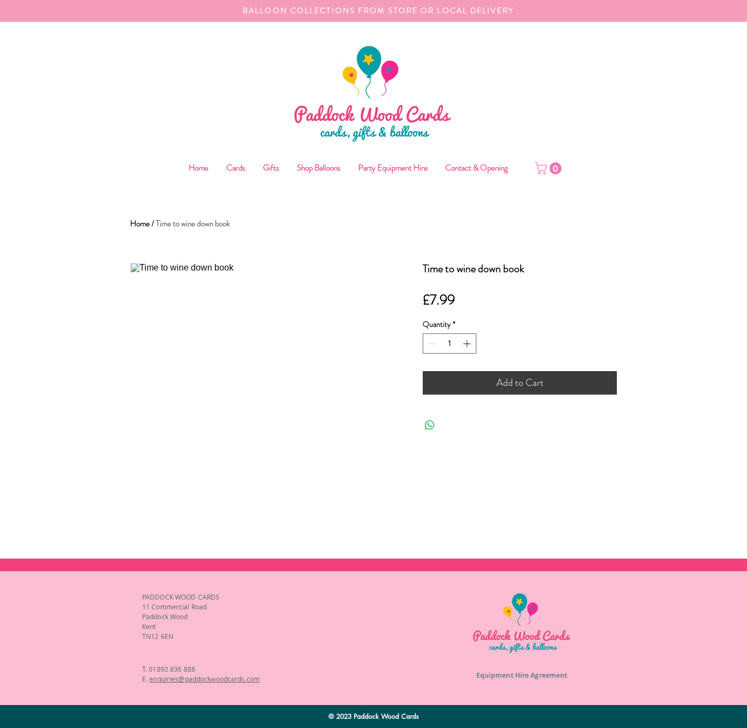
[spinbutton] (449, 343)
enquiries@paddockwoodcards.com (204, 678)
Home (140, 224)
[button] (318, 168)
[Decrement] (431, 343)
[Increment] (468, 343)
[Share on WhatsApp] (429, 425)
